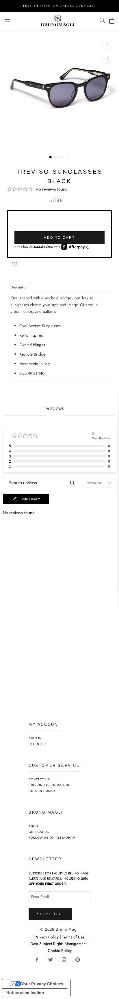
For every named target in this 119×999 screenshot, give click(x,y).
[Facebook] (39, 959)
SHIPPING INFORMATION (49, 785)
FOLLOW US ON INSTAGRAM (52, 837)
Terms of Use (73, 937)
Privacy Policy (47, 937)
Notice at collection (25, 992)
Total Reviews (101, 438)
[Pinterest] (79, 959)
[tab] (19, 287)
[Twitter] (52, 959)
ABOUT (34, 826)
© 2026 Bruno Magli (59, 929)
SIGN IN (35, 738)
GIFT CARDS (39, 831)
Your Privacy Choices (42, 983)
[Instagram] (66, 959)
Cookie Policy (60, 950)
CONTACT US (39, 779)
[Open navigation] (7, 21)
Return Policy (42, 790)
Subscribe (50, 914)
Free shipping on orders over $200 (59, 6)
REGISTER (37, 744)
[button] (59, 189)
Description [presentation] (19, 287)
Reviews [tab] (55, 408)
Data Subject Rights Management (58, 943)
